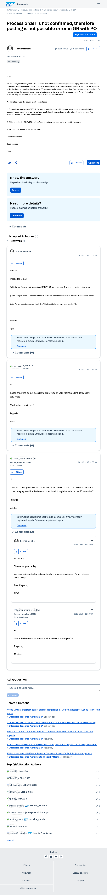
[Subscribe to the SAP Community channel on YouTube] (56, 857)
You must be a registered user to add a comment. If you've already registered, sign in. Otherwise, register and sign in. (49, 339)
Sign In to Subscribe (85, 34)
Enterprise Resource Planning (55, 10)
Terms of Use (80, 865)
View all (10, 840)
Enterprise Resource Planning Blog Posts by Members (36, 757)
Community (22, 4)
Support (80, 880)
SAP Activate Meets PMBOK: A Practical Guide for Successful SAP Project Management (49, 753)
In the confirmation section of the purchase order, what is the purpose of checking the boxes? (52, 744)
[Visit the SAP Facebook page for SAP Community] (46, 857)
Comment (93, 163)
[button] (89, 48)
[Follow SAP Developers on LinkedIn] (61, 857)
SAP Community (13, 10)
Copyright (26, 873)
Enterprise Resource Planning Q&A (26, 717)
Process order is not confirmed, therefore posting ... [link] (28, 13)
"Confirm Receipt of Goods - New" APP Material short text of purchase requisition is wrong (51, 722)
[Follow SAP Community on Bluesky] (51, 857)
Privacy (27, 865)
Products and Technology (31, 10)
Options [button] (98, 35)
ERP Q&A (72, 10)
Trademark (27, 880)
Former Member (23, 49)
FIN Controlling (13, 62)
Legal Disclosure (80, 873)
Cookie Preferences (27, 888)
